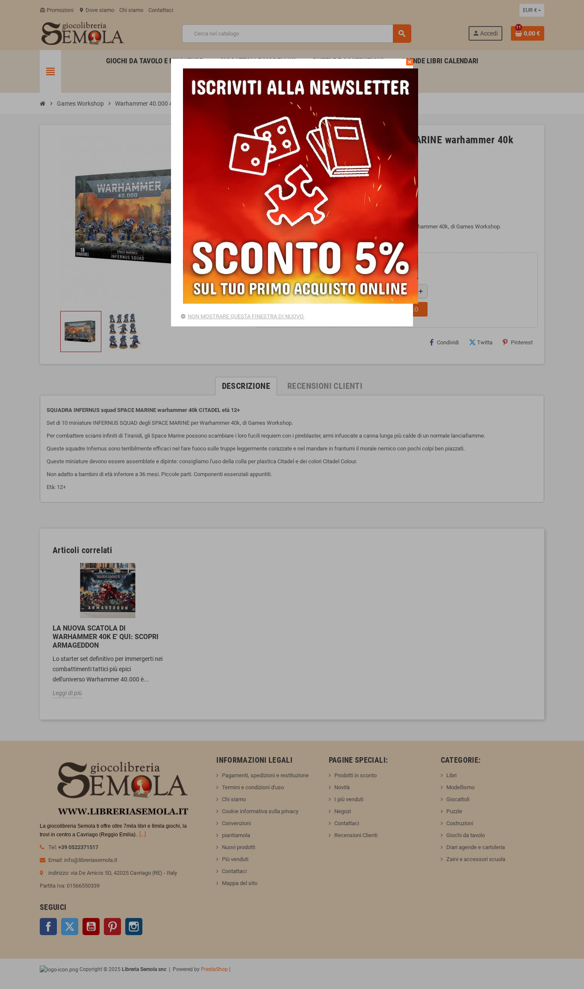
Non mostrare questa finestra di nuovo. (246, 316)
